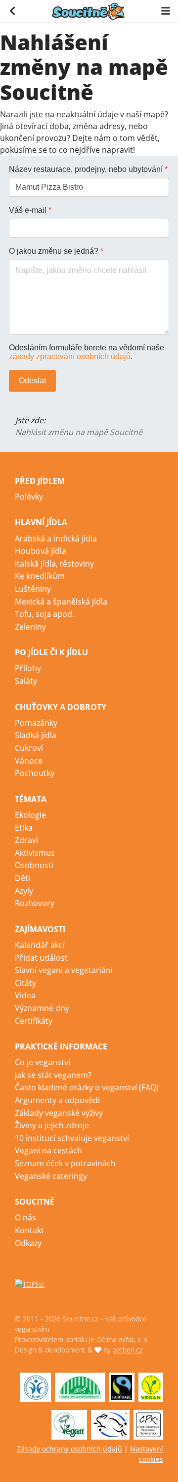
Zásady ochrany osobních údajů (69, 1448)
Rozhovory (34, 903)
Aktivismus (35, 852)
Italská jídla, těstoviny (54, 563)
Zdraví (26, 840)
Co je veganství (42, 1062)
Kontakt (29, 1230)
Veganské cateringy (51, 1176)
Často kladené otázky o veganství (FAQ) (87, 1087)
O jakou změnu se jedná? (56, 251)
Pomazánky (36, 722)
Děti (22, 878)
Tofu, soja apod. (44, 613)
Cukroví (29, 747)
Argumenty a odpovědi (57, 1100)
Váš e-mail (30, 210)
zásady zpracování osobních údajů (70, 356)
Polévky (29, 496)
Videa (25, 995)
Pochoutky (34, 773)
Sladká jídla (35, 735)
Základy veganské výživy (59, 1113)
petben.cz (127, 1349)
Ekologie (30, 814)
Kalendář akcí (40, 945)
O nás (25, 1217)
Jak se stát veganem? (53, 1075)
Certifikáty (33, 1020)
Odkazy (28, 1243)
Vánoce (29, 760)
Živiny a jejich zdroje (52, 1125)
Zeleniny (30, 626)
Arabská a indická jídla (56, 538)
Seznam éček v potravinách (65, 1163)
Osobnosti (34, 865)
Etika (24, 827)
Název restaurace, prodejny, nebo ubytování (88, 169)
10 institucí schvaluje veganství (72, 1138)
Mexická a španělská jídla (61, 601)
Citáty (25, 982)
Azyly (24, 890)
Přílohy (28, 668)
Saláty (26, 680)
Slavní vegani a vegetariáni (64, 970)
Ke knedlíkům (40, 576)
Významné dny (42, 1008)
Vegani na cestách (48, 1150)
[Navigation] (166, 10)
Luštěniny (33, 588)
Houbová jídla (40, 550)
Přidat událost (41, 957)
